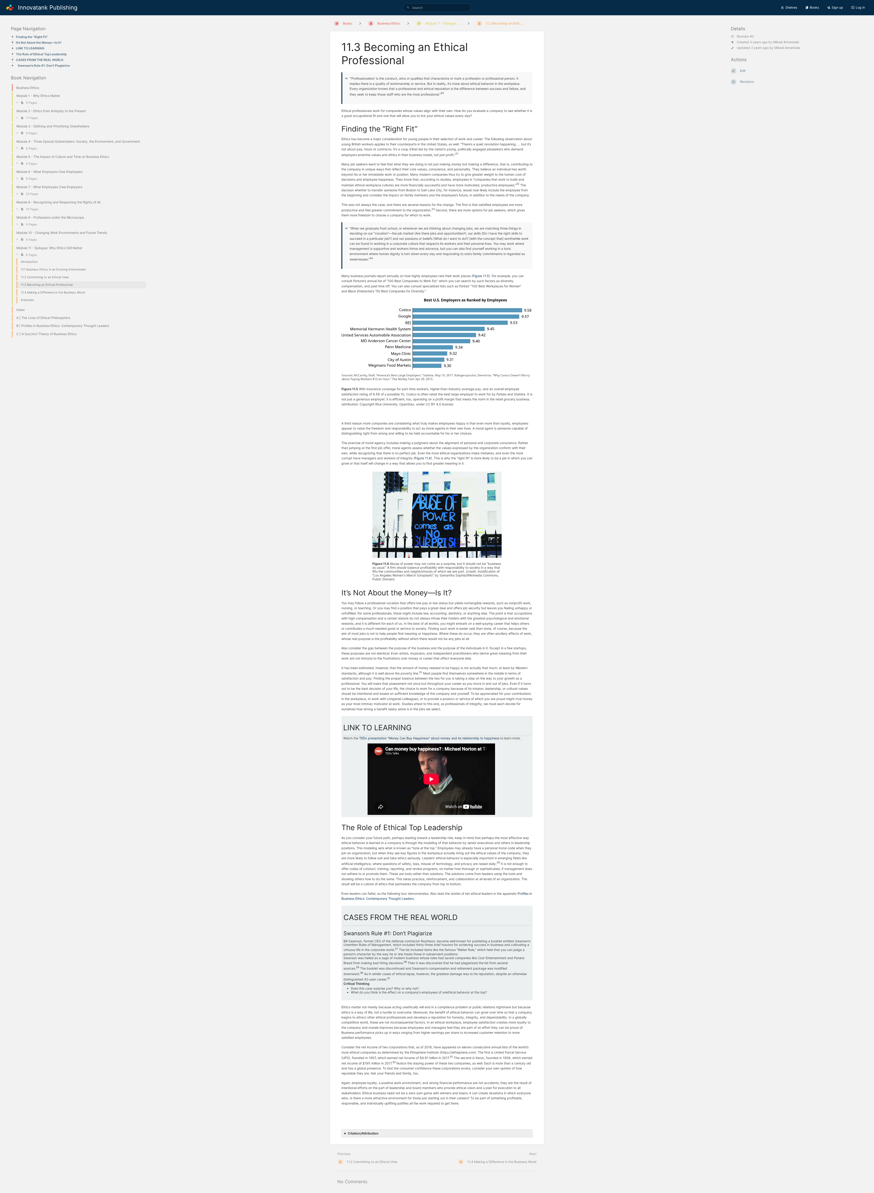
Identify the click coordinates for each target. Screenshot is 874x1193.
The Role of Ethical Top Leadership (41, 54)
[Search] (408, 8)
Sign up (837, 7)
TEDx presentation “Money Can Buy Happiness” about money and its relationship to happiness (429, 738)
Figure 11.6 (423, 458)
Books (814, 7)
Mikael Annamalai (786, 42)
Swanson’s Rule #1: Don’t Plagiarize (44, 65)
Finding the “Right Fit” (32, 37)
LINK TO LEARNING (30, 48)
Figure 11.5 (481, 276)
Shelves (791, 7)
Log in (860, 7)
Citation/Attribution (363, 1133)
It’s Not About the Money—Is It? (38, 42)
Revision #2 (745, 36)
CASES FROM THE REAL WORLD (40, 60)
